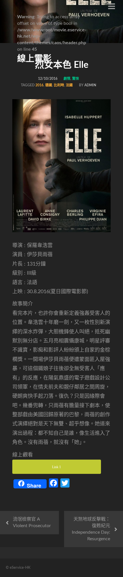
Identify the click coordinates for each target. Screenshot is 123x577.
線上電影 (34, 58)
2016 (39, 85)
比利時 (59, 85)
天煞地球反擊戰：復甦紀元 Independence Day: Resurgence (91, 529)
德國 (48, 85)
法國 (69, 85)
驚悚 (75, 78)
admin (90, 85)
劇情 (67, 78)
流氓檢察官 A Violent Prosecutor (32, 522)
